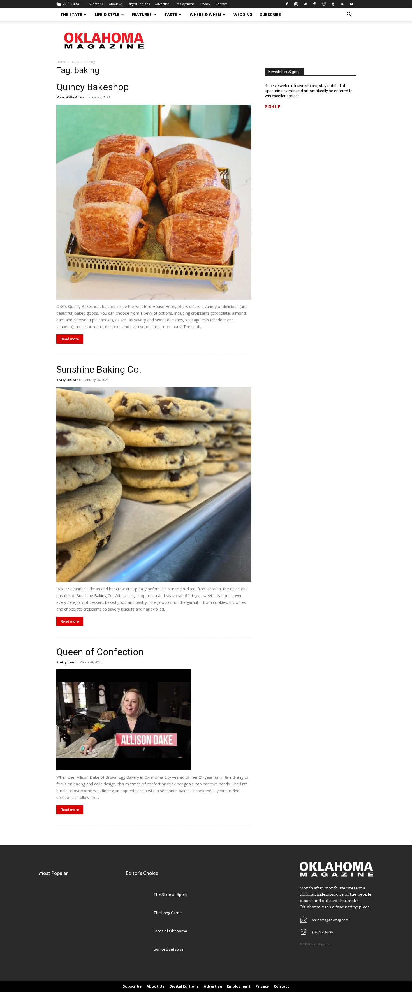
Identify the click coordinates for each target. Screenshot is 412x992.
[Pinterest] (314, 4)
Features (142, 14)
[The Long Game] (137, 913)
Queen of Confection (99, 651)
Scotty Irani (65, 662)
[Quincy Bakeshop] (153, 202)
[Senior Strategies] (137, 949)
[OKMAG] (336, 869)
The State (71, 14)
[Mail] (305, 4)
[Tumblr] (333, 4)
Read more (70, 339)
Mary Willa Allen (70, 97)
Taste (170, 14)
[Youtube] (351, 4)
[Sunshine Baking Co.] (153, 484)
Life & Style (107, 14)
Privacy (204, 4)
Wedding (242, 14)
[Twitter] (342, 4)
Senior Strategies (169, 949)
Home (61, 61)
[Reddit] (324, 4)
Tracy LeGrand (68, 379)
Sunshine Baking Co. (99, 369)
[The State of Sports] (137, 894)
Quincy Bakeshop (92, 86)
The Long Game (168, 912)
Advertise (162, 4)
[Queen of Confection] (153, 719)
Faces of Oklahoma (170, 930)
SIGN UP (273, 107)
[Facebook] (287, 4)
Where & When (205, 14)
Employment (184, 4)
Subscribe (96, 4)
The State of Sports (171, 894)
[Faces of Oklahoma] (137, 931)
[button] (349, 15)
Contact (221, 4)
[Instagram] (296, 4)
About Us (115, 4)
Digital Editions (139, 4)
